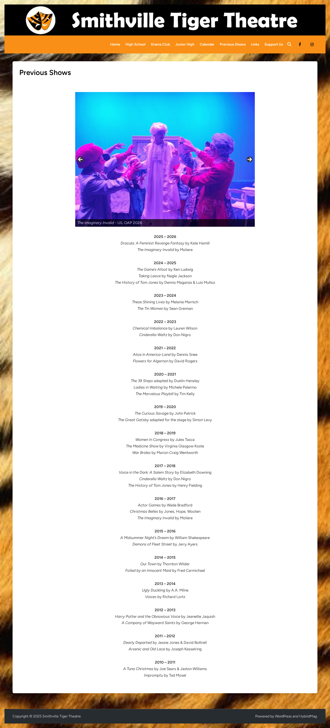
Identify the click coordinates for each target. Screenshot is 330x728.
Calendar (207, 44)
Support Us (273, 44)
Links (255, 44)
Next (250, 159)
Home (115, 44)
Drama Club (160, 44)
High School (135, 44)
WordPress (283, 716)
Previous (80, 159)
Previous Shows (233, 44)
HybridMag (308, 716)
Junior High (184, 44)
